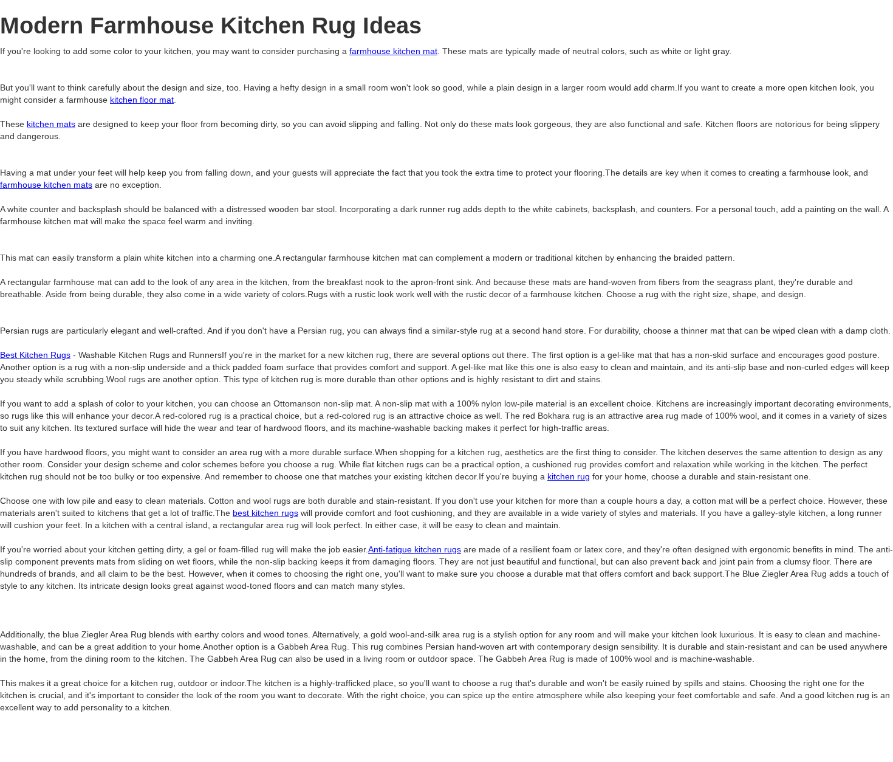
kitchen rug (568, 476)
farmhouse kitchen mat (393, 51)
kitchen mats (51, 124)
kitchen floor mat (142, 100)
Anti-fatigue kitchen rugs (414, 549)
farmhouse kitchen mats (46, 185)
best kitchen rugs (265, 513)
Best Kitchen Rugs (35, 355)
